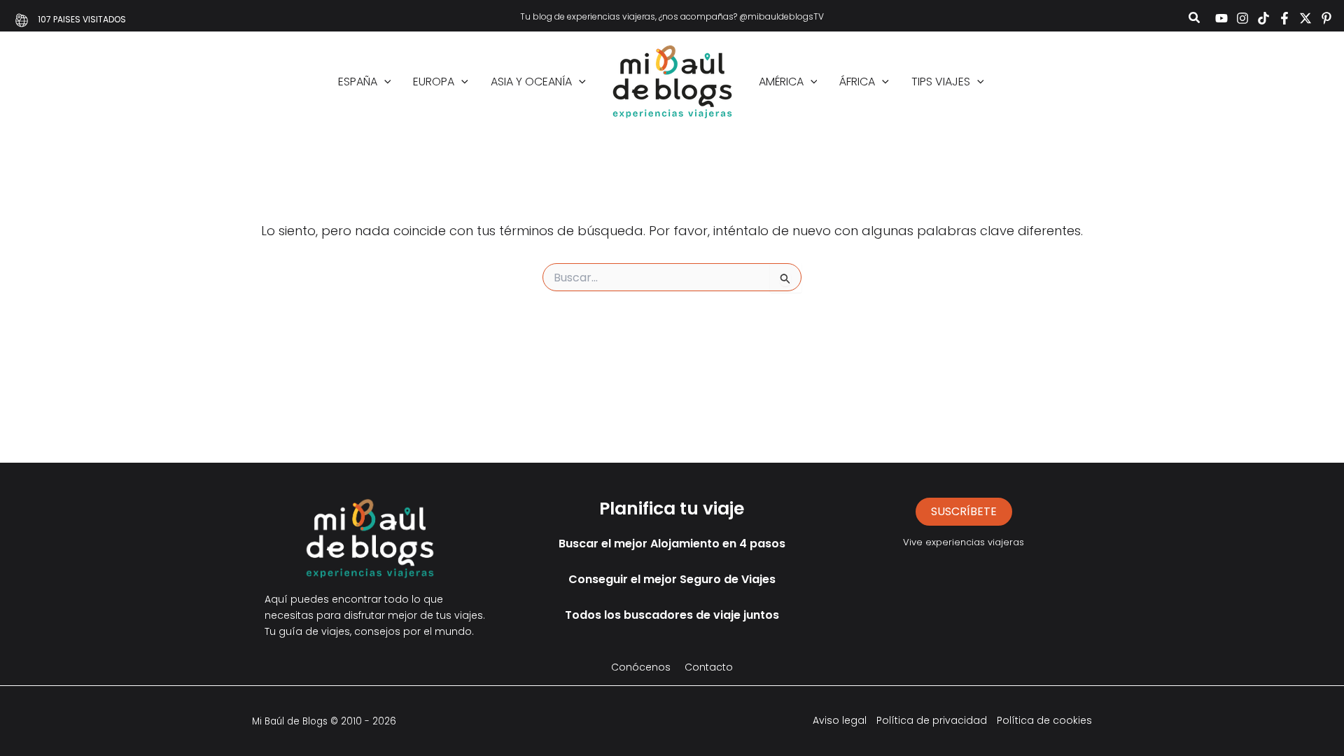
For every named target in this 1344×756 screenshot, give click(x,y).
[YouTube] (1221, 18)
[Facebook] (1284, 18)
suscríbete (964, 511)
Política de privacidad (931, 720)
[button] (1195, 19)
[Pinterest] (1326, 18)
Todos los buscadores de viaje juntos (672, 615)
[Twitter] (1305, 18)
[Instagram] (1242, 18)
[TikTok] (1263, 18)
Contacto (709, 667)
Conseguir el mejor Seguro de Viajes (672, 579)
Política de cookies (1044, 720)
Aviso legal (840, 720)
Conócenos (641, 667)
